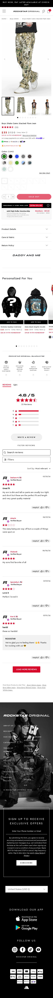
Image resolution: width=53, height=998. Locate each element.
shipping (28, 751)
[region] (26, 411)
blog (27, 763)
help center (30, 725)
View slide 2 (20, 117)
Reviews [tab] (7, 385)
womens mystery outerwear (11, 327)
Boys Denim (14, 19)
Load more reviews (26, 669)
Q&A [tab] (15, 385)
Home (4, 19)
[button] (48, 11)
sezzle (27, 779)
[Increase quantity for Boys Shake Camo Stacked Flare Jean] (13, 196)
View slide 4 (25, 117)
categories (10, 742)
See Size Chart (44, 173)
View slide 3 (22, 117)
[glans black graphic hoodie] (36, 302)
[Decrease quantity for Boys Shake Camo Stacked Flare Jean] (4, 196)
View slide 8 (35, 117)
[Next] (48, 59)
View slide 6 (30, 117)
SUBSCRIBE (26, 863)
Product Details (9, 229)
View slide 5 (27, 117)
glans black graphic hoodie (35, 327)
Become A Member (29, 135)
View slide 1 (17, 117)
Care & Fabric (8, 237)
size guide (9, 737)
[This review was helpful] (42, 507)
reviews (8, 731)
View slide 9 (36, 346)
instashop (29, 746)
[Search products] (43, 11)
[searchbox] (28, 452)
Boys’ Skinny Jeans (34, 685)
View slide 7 (32, 117)
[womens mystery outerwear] (11, 302)
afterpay (29, 774)
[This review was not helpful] (46, 507)
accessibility (11, 772)
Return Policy (8, 245)
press (6, 766)
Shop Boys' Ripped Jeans (26, 687)
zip (25, 785)
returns (28, 757)
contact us (30, 731)
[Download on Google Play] (26, 927)
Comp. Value (21, 132)
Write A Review (27, 437)
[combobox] (38, 468)
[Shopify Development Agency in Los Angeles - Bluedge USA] (26, 987)
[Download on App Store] (26, 919)
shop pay (29, 768)
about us (9, 725)
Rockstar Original (26, 957)
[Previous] (5, 59)
